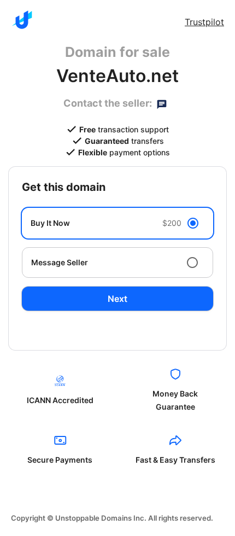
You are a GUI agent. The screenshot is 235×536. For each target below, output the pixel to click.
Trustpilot (204, 21)
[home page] (22, 20)
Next (117, 298)
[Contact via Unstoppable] (161, 103)
